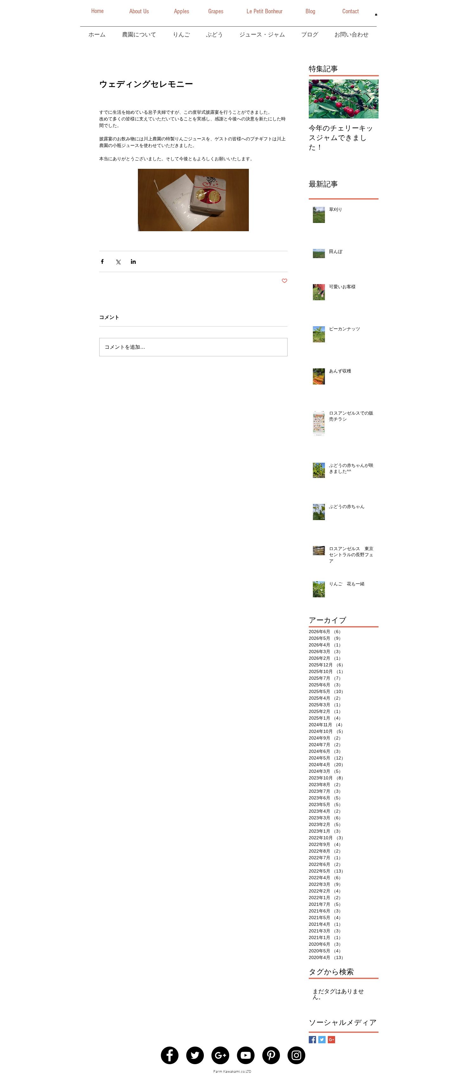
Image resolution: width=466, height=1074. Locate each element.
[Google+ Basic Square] (331, 1039)
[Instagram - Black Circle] (296, 1055)
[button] (97, 11)
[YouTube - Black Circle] (246, 1055)
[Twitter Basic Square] (322, 1039)
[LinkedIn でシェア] (133, 261)
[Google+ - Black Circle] (220, 1055)
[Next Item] (368, 99)
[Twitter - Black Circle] (195, 1055)
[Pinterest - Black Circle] (271, 1055)
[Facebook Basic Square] (312, 1039)
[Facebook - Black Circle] (169, 1055)
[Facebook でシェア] (102, 261)
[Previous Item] (319, 99)
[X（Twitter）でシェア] (118, 261)
